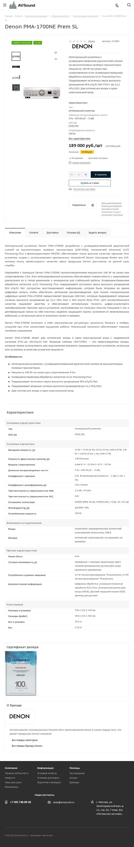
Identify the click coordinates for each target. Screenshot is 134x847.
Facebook (110, 835)
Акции (73, 777)
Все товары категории (24, 740)
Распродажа (77, 773)
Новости (10, 777)
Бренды (74, 782)
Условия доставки (48, 777)
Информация (45, 768)
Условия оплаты (47, 773)
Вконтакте (102, 835)
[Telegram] (122, 5)
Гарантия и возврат (49, 782)
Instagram (118, 835)
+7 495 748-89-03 (20, 802)
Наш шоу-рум (13, 782)
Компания (11, 768)
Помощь (74, 768)
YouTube (126, 835)
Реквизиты (11, 786)
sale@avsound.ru (63, 802)
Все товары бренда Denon (27, 745)
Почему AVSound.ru (17, 773)
